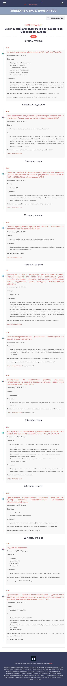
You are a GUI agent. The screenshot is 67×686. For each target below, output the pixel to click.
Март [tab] (33, 36)
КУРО (50, 663)
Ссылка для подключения (14, 153)
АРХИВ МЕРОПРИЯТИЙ (55, 18)
